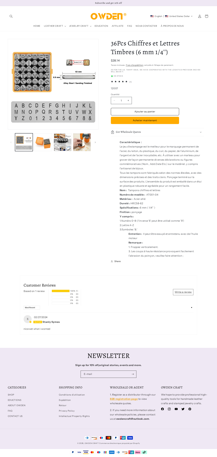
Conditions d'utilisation (72, 394)
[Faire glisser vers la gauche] (11, 142)
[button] (11, 16)
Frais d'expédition (134, 65)
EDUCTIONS (14, 400)
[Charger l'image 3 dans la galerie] (63, 142)
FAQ (10, 411)
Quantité (115, 94)
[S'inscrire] (132, 374)
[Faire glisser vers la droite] (95, 142)
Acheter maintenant (145, 120)
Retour (63, 405)
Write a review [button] (183, 292)
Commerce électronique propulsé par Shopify (119, 443)
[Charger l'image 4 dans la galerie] (82, 142)
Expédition (65, 400)
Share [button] (117, 261)
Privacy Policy (67, 411)
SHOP (11, 394)
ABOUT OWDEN (17, 405)
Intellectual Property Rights (74, 416)
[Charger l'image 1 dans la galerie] (24, 142)
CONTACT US (15, 416)
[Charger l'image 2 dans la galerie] (43, 142)
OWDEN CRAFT (92, 443)
